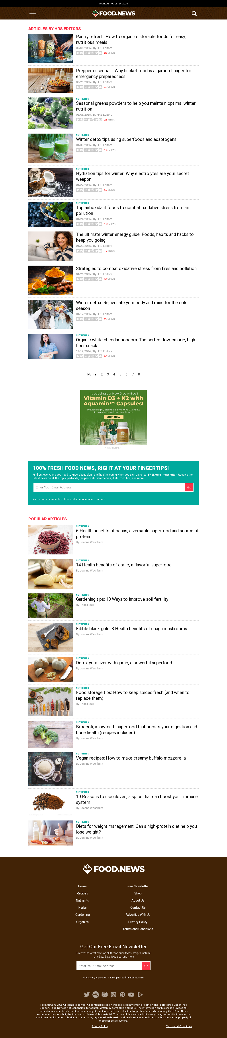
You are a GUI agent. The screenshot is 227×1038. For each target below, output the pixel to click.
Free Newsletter (138, 886)
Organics (82, 922)
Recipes (82, 893)
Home (82, 886)
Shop (138, 893)
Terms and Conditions (138, 929)
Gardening (82, 914)
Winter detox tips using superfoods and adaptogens (126, 139)
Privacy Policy (137, 922)
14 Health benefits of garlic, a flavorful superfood (124, 565)
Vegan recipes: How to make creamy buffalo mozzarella (131, 758)
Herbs (82, 907)
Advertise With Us (138, 914)
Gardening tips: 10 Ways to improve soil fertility (122, 599)
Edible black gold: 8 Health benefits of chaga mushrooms (131, 628)
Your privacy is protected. (48, 499)
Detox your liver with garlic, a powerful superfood (124, 662)
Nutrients (82, 900)
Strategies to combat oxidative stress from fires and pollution (136, 268)
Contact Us (138, 907)
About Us (137, 900)
